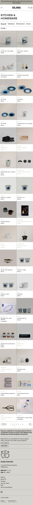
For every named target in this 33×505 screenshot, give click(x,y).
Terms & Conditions (6, 487)
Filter (3, 28)
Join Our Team (5, 483)
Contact (3, 481)
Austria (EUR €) (12, 500)
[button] (29, 7)
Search (3, 477)
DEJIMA (6, 497)
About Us (3, 479)
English (3, 500)
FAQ (2, 485)
